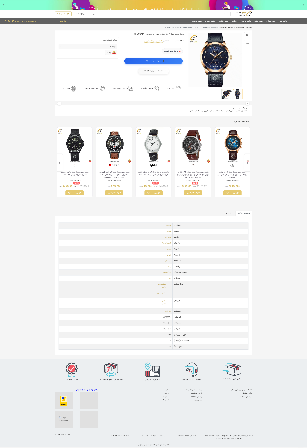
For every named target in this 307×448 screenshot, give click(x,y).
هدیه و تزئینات (223, 21)
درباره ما (165, 396)
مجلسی (163, 290)
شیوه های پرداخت (246, 396)
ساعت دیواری (270, 21)
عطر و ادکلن (258, 21)
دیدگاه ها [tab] (229, 213)
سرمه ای (168, 237)
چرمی (169, 249)
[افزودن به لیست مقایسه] (247, 43)
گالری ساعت (164, 390)
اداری (164, 287)
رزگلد (169, 266)
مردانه (169, 231)
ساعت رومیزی (210, 21)
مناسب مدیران (161, 292)
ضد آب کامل (167, 272)
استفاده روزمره (161, 284)
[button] (303, 4)
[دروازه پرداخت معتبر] (63, 400)
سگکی (164, 300)
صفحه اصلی (248, 27)
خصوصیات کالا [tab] (244, 213)
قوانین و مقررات (196, 393)
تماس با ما (165, 400)
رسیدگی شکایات (196, 396)
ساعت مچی (283, 21)
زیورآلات (234, 21)
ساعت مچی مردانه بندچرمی (153, 41)
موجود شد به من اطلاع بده (152, 61)
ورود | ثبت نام (80, 13)
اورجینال (168, 225)
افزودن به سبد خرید (232, 192)
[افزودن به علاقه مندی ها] (247, 35)
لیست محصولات (239, 27)
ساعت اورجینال (246, 21)
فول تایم (168, 311)
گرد (170, 278)
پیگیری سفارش (247, 393)
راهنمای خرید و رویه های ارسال (241, 390)
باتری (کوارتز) (166, 243)
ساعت (230, 27)
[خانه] (242, 13)
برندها (166, 393)
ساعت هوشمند (197, 21)
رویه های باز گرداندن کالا (194, 390)
